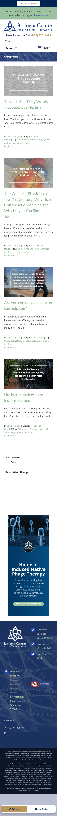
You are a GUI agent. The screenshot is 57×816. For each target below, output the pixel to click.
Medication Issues (28, 175)
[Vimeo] (14, 728)
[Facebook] (5, 728)
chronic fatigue (37, 139)
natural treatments (22, 252)
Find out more (40, 15)
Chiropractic (23, 139)
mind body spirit (21, 143)
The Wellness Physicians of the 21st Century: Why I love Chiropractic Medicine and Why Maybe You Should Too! (28, 171)
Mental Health (28, 83)
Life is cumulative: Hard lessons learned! (28, 372)
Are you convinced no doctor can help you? (28, 280)
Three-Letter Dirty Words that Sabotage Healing (28, 79)
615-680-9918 (44, 637)
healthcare (28, 284)
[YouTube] (18, 728)
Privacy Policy (22, 791)
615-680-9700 (44, 648)
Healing (20, 340)
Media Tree (47, 789)
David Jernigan (14, 136)
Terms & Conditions (33, 791)
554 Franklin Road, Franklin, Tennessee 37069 (18, 703)
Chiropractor (35, 248)
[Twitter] (10, 728)
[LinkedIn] (5, 733)
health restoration (33, 340)
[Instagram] (23, 728)
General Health (28, 376)
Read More (9, 146)
